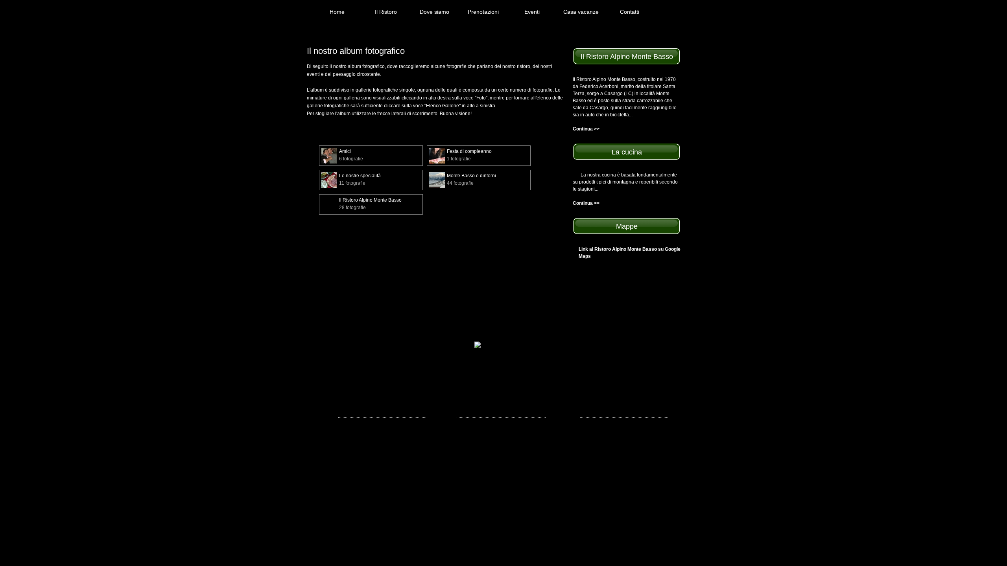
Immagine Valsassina (633, 407)
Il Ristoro (386, 12)
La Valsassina (353, 355)
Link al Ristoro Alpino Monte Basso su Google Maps (630, 252)
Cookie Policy (547, 462)
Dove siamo (434, 12)
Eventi (532, 12)
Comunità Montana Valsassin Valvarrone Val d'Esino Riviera (636, 390)
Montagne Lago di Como (365, 369)
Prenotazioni (483, 12)
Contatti (629, 12)
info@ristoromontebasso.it (472, 455)
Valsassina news (628, 355)
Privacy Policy (514, 462)
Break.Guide (352, 341)
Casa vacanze (581, 12)
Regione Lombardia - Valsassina (632, 369)
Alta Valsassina (626, 345)
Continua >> (586, 129)
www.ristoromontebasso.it (550, 455)
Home (337, 12)
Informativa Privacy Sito (470, 462)
